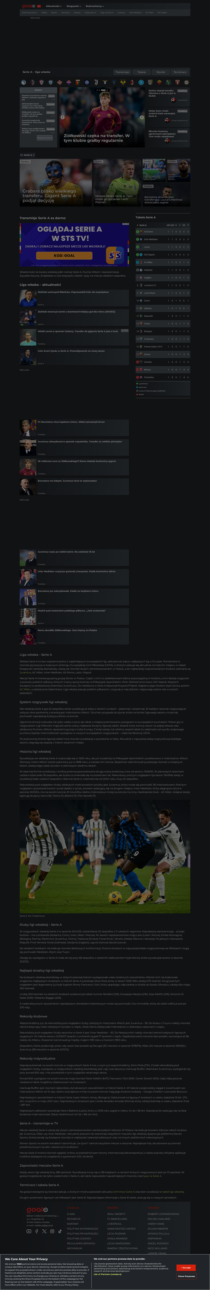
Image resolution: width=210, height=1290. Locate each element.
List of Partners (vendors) (107, 1274)
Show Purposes (186, 1276)
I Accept (186, 1267)
